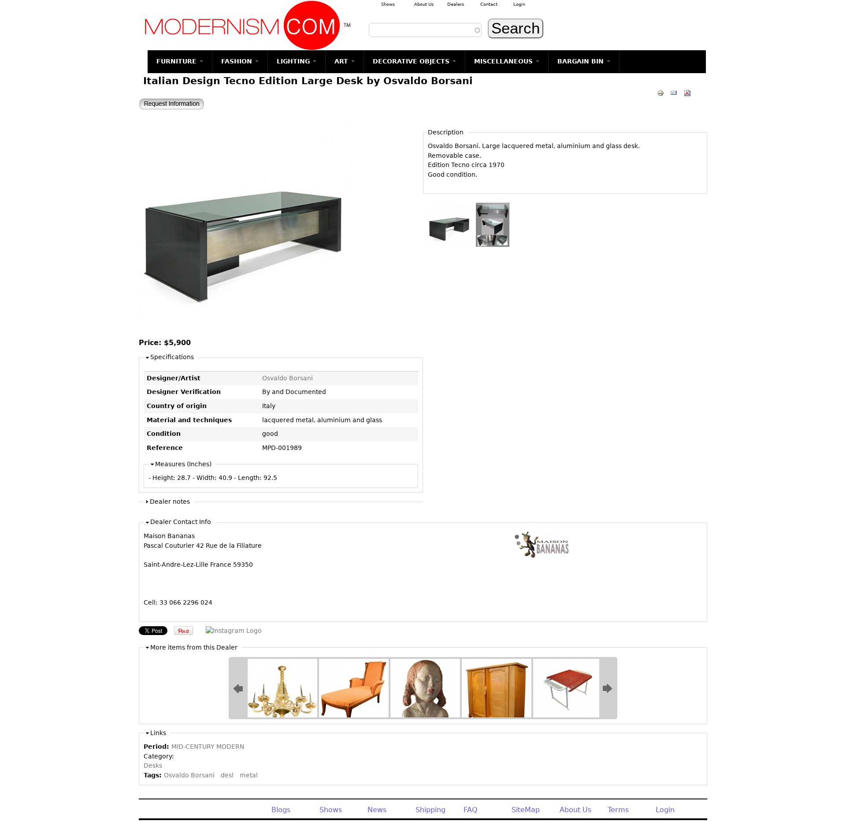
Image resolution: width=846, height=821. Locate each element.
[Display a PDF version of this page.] (687, 92)
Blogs (280, 810)
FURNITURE (177, 61)
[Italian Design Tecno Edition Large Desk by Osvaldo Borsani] (244, 332)
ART (342, 61)
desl (227, 775)
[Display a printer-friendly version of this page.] (660, 92)
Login (519, 4)
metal (249, 775)
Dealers (455, 4)
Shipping (430, 810)
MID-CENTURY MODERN (207, 746)
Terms (618, 810)
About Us (424, 4)
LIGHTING (294, 61)
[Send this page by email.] (673, 92)
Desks (153, 765)
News (376, 810)
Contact (488, 4)
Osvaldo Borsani (287, 378)
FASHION (237, 61)
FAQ (471, 810)
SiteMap (526, 810)
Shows (388, 4)
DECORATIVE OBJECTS (412, 61)
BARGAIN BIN (581, 61)
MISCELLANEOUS (504, 61)
